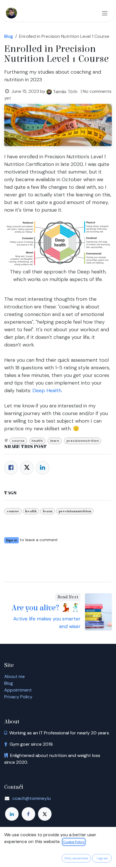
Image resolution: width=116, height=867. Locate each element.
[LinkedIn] (42, 468)
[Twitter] (27, 468)
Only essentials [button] (76, 858)
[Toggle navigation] (104, 13)
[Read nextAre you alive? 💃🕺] (98, 611)
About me (14, 676)
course (18, 440)
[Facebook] (11, 468)
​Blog (8, 36)
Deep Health (46, 390)
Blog (8, 683)
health (37, 440)
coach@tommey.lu (31, 798)
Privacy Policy (18, 697)
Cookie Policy (73, 842)
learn (54, 440)
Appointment (18, 690)
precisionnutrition (82, 440)
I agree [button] (102, 858)
